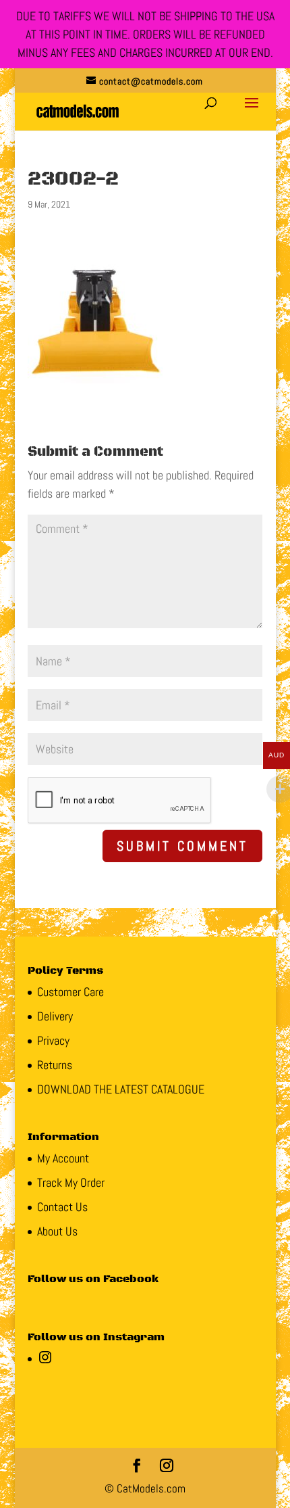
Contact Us (62, 1207)
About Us (57, 1231)
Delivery (55, 1016)
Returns (54, 1065)
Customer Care (70, 991)
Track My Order (71, 1182)
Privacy (53, 1040)
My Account (63, 1158)
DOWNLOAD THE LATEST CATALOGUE (120, 1089)
